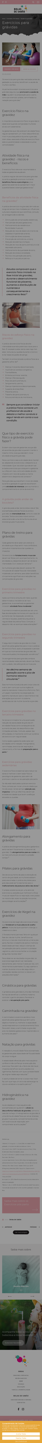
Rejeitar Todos (21, 1438)
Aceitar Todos (21, 1434)
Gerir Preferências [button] (21, 1441)
